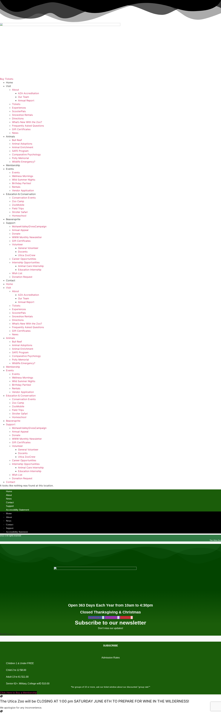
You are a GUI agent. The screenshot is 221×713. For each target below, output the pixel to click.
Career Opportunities (24, 258)
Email (8, 634)
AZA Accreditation (28, 93)
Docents (23, 251)
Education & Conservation (21, 194)
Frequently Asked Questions (28, 125)
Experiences (19, 107)
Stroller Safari (20, 212)
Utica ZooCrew (26, 255)
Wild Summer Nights (23, 179)
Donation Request (22, 276)
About (15, 89)
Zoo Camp (18, 201)
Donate (16, 233)
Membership (13, 165)
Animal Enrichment (22, 147)
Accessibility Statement (17, 509)
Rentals (16, 186)
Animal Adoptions (22, 143)
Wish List (17, 273)
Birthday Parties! (21, 183)
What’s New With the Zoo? (27, 122)
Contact (10, 280)
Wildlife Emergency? (23, 161)
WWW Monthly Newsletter (27, 237)
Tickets (16, 104)
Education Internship (29, 269)
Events (10, 168)
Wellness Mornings (22, 176)
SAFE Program (20, 150)
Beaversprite (13, 219)
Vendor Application (23, 190)
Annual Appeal (20, 230)
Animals (10, 136)
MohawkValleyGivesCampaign (29, 226)
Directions (18, 118)
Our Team (23, 96)
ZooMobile (18, 204)
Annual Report (26, 100)
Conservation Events (24, 197)
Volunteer (17, 244)
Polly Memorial (20, 158)
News (15, 132)
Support (10, 222)
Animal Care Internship (31, 266)
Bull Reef (17, 140)
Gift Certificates (21, 129)
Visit (8, 86)
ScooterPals (19, 111)
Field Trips (18, 208)
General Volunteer (28, 248)
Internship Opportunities (26, 262)
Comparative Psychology (26, 154)
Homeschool (19, 215)
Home (9, 82)
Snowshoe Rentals (22, 114)
